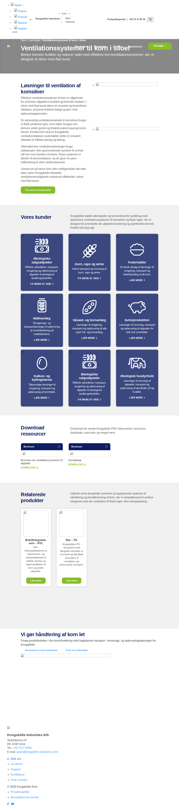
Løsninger (100, 46)
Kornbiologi (75, 460)
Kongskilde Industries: (48, 18)
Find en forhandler (77, 650)
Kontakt (158, 45)
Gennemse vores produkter (41, 650)
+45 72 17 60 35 (137, 19)
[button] (17, 5)
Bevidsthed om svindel (25, 797)
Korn (64, 13)
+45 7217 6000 (22, 747)
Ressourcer (135, 46)
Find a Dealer (19, 779)
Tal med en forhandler (38, 190)
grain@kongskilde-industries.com (37, 751)
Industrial (70, 21)
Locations (17, 763)
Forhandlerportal (116, 19)
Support (15, 769)
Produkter (81, 46)
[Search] (150, 19)
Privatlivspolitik (20, 791)
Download (28, 467)
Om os (117, 46)
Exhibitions (17, 774)
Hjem (68, 18)
